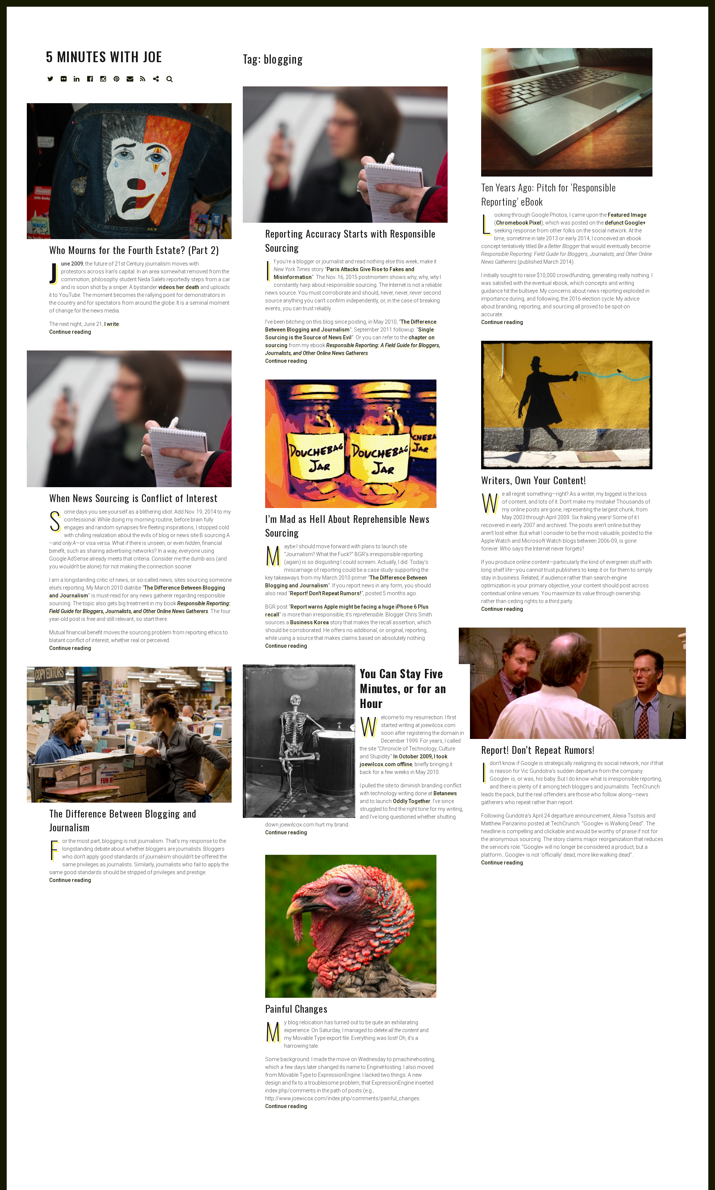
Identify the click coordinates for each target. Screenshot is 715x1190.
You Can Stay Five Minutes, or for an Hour (403, 688)
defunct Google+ (625, 223)
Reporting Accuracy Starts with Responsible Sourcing (350, 240)
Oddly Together (411, 801)
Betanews (445, 793)
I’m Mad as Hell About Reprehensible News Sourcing (347, 525)
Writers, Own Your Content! (533, 480)
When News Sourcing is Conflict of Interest (133, 498)
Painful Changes (296, 1008)
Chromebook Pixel (518, 223)
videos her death (178, 287)
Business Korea (309, 622)
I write (111, 324)
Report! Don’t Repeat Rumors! (325, 593)
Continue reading (502, 322)
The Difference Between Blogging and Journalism (122, 820)
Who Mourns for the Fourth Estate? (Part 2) (134, 249)
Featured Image (627, 215)
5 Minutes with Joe (104, 56)
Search (170, 79)
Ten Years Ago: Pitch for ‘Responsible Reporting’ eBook (548, 194)
